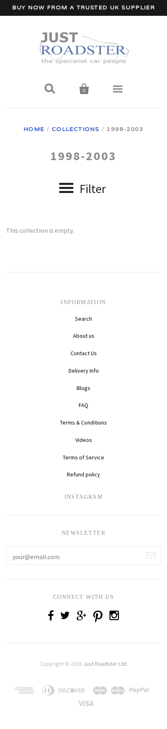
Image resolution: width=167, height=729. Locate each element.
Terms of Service (83, 457)
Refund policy (83, 474)
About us (83, 335)
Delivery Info (84, 370)
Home (34, 129)
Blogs (83, 388)
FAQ (83, 405)
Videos (83, 440)
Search (83, 318)
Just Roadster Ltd (104, 663)
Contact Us (84, 353)
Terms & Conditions (83, 422)
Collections (75, 129)
